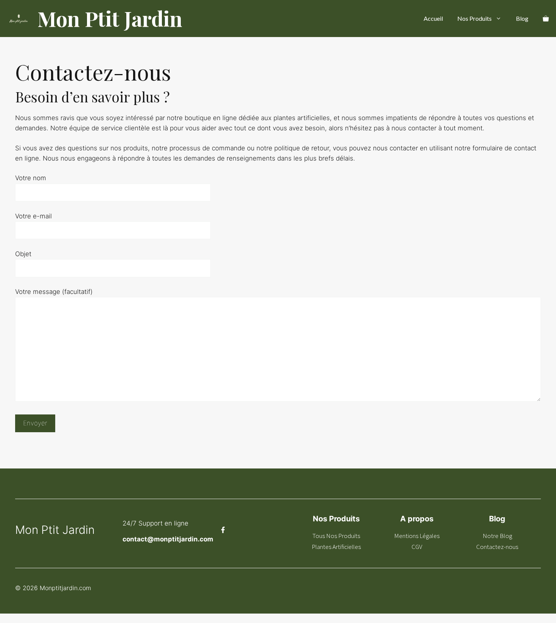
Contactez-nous (497, 547)
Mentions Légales (417, 536)
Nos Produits (474, 18)
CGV (417, 547)
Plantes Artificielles (336, 547)
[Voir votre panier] (546, 18)
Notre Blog (497, 536)
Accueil (433, 18)
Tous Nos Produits (336, 536)
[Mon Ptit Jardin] (19, 18)
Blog (522, 18)
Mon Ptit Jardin (109, 18)
